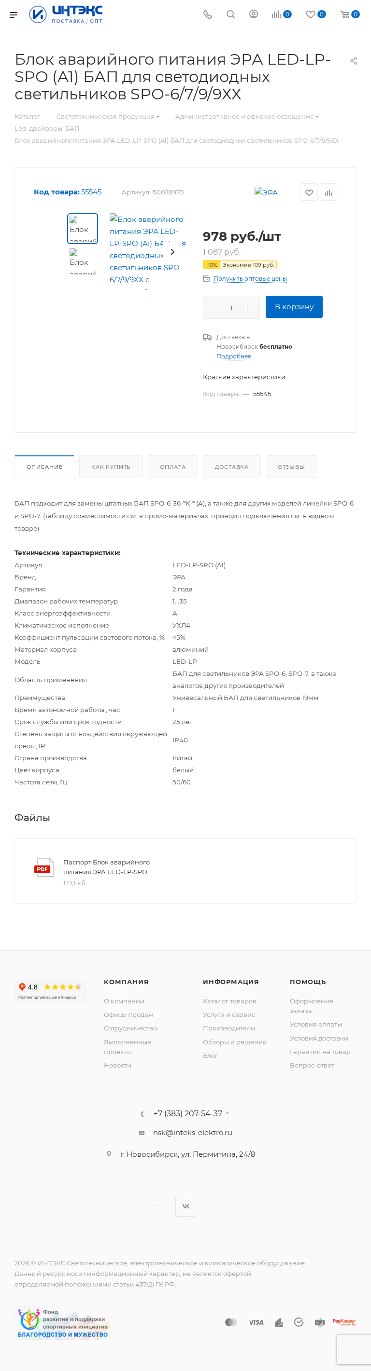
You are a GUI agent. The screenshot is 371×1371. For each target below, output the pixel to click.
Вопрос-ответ (312, 1065)
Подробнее (233, 356)
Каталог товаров (230, 1001)
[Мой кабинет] (253, 15)
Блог (210, 1055)
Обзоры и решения (235, 1042)
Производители (229, 1028)
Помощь (308, 982)
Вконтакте (185, 1206)
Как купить (111, 467)
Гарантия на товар (320, 1052)
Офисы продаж (129, 1014)
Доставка (232, 467)
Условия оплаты (316, 1024)
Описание (44, 467)
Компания (126, 982)
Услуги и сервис (229, 1014)
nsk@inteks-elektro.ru (192, 1132)
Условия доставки (319, 1038)
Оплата (173, 467)
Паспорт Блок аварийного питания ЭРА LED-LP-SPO (106, 867)
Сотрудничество (130, 1028)
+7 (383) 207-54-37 (188, 1114)
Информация (231, 982)
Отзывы (291, 467)
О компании (124, 1001)
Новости (117, 1065)
